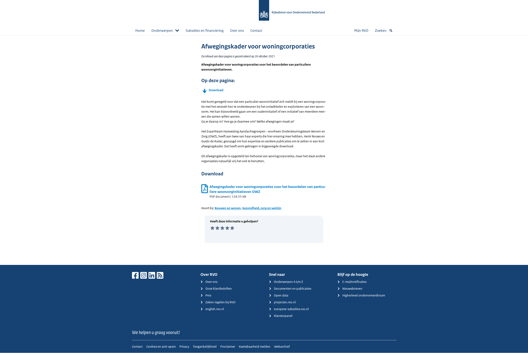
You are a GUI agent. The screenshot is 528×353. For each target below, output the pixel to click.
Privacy (184, 346)
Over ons (237, 30)
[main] (264, 150)
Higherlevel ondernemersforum (363, 295)
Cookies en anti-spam (161, 346)
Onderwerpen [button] (162, 30)
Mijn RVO (361, 30)
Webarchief (282, 346)
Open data (281, 295)
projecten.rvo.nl (285, 302)
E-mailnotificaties (354, 282)
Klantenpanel (283, 316)
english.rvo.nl (214, 309)
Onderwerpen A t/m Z (288, 282)
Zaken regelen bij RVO (220, 302)
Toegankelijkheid (205, 346)
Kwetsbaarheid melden (254, 346)
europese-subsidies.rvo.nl (291, 309)
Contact (256, 30)
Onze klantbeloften (218, 288)
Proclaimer (227, 346)
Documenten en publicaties (292, 288)
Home (140, 30)
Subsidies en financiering (205, 30)
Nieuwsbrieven (352, 288)
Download (216, 90)
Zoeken (381, 30)
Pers (208, 295)
